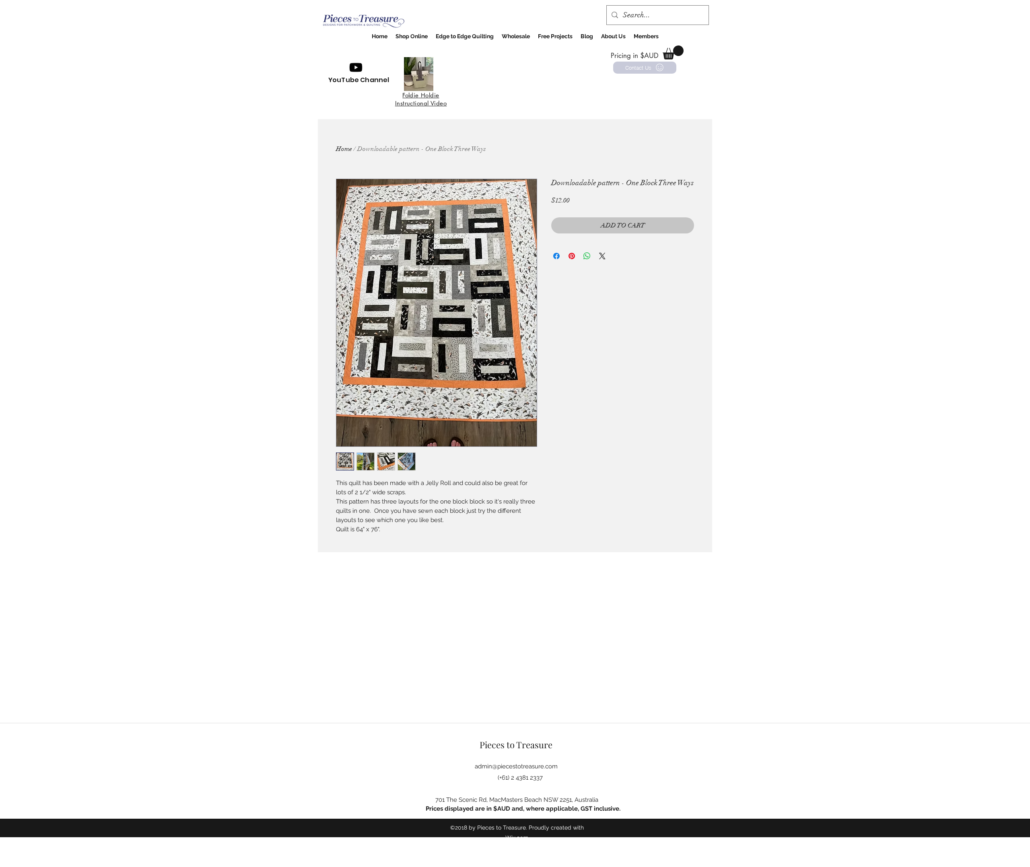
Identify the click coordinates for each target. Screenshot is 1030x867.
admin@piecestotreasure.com (516, 766)
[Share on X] (602, 256)
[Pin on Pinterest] (572, 256)
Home (344, 149)
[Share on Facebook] (556, 256)
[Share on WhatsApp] (587, 256)
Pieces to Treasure (516, 745)
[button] (673, 52)
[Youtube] (355, 67)
